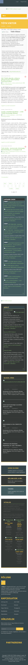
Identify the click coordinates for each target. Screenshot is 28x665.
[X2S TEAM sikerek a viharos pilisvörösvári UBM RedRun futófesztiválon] (13, 83)
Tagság (10, 489)
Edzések (16, 605)
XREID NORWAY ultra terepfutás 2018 (12, 425)
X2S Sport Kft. (4, 602)
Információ (16, 611)
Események (4, 605)
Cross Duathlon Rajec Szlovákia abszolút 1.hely (12, 405)
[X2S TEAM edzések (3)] (6, 300)
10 (23, 186)
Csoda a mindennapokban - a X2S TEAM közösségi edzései (12, 112)
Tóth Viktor (8, 539)
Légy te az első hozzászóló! (14, 286)
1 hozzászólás (4, 177)
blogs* (5, 286)
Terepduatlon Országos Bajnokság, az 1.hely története (12, 444)
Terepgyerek (17, 608)
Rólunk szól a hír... (15, 478)
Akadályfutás (4, 611)
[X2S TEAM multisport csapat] (14, 9)
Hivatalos (9, 26)
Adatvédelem (4, 614)
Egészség (9, 361)
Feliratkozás (20, 629)
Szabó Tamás (19, 551)
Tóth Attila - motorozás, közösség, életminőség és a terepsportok (13, 149)
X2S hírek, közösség (8, 219)
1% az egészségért (8, 310)
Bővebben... (13, 220)
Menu (4, 16)
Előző (10, 183)
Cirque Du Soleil (7, 350)
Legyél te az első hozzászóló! (8, 105)
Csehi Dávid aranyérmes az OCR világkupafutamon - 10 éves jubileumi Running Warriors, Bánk (14, 244)
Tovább (11, 188)
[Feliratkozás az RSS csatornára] (23, 293)
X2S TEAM (16, 602)
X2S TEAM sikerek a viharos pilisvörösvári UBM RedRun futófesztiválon (10, 79)
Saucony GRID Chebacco (10, 332)
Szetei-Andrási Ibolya (19, 524)
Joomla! (4, 659)
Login (17, 1)
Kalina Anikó (19, 539)
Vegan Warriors (4, 608)
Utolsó (17, 188)
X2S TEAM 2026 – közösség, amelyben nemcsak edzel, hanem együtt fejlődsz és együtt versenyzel (13, 226)
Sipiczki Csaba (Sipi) (9, 523)
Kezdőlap (3, 26)
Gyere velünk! (13, 468)
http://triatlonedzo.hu (15, 71)
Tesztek (5, 345)
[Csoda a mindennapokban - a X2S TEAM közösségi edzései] (13, 115)
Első (5, 183)
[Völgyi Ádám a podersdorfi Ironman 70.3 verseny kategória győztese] (13, 152)
